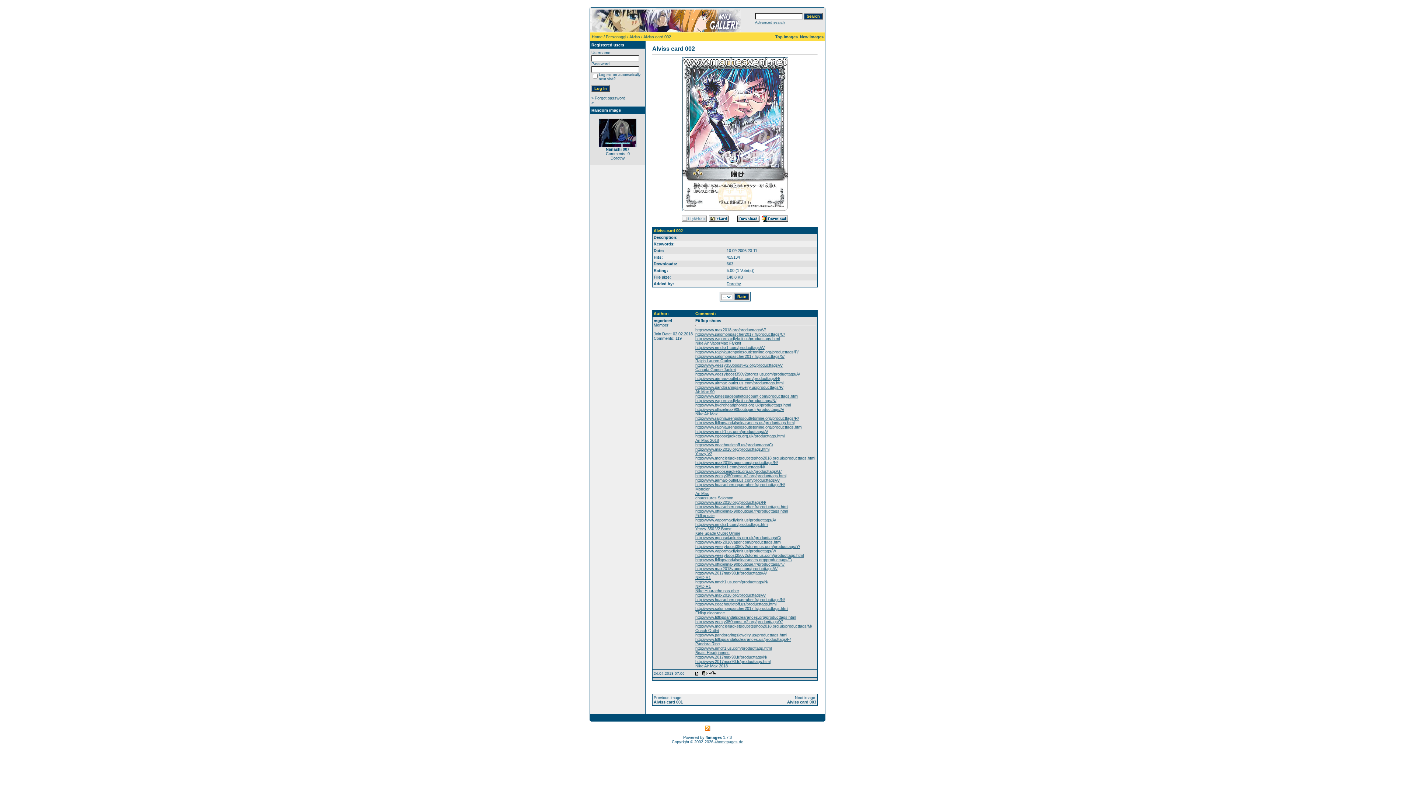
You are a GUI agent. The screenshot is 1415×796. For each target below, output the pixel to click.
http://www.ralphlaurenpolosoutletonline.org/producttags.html (748, 427)
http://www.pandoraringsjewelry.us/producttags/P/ (739, 387)
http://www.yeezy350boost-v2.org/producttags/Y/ (739, 621)
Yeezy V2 (703, 453)
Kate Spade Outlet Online (717, 533)
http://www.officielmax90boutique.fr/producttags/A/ (739, 409)
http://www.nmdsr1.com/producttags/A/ (730, 347)
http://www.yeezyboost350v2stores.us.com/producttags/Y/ (747, 546)
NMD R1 (703, 577)
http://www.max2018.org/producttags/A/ (730, 595)
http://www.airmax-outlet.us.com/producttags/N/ (737, 378)
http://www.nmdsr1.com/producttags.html (731, 524)
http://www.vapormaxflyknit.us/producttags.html (737, 338)
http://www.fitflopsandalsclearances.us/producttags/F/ (743, 639)
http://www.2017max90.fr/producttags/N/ (731, 657)
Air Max (702, 493)
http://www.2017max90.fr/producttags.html (733, 661)
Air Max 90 (705, 392)
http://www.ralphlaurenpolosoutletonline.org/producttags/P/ (747, 352)
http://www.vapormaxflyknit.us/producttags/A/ (735, 520)
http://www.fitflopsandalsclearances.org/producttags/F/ (743, 560)
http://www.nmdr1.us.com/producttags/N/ (731, 582)
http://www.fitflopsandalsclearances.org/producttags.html (745, 617)
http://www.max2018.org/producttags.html (732, 449)
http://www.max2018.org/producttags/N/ (730, 502)
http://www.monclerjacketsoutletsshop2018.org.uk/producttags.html (755, 458)
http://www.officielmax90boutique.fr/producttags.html (741, 511)
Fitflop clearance (710, 613)
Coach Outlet (707, 630)
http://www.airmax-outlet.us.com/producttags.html (739, 383)
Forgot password (610, 98)
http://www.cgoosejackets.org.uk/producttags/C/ (738, 537)
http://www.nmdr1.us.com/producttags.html (733, 648)
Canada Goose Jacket (715, 369)
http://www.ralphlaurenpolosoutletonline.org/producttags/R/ (747, 418)
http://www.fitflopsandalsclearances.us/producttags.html (744, 422)
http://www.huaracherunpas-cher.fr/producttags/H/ (740, 484)
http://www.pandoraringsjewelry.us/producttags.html (741, 635)
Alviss (634, 37)
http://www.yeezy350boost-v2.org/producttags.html (740, 476)
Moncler (702, 489)
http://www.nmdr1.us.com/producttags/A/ (731, 431)
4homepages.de (729, 742)
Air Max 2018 (707, 440)
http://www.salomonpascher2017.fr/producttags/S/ (740, 356)
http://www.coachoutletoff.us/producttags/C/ (734, 445)
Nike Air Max (706, 414)
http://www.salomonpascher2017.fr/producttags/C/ (740, 334)
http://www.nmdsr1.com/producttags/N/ (730, 467)
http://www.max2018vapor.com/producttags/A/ (736, 568)
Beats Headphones (712, 652)
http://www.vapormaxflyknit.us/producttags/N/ (735, 400)
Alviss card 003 (801, 702)
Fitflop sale (705, 515)
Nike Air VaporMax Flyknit (718, 343)
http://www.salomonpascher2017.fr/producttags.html (741, 608)
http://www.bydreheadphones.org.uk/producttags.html (743, 405)
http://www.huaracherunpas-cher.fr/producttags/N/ (740, 599)
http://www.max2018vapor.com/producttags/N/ (736, 462)
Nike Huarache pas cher (717, 591)
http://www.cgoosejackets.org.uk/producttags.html (740, 436)
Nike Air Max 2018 (711, 666)
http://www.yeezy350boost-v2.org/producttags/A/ (739, 365)
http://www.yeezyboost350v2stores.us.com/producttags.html (749, 555)
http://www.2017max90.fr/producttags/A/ (731, 573)
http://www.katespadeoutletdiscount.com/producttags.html (746, 396)
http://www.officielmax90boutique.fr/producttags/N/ (740, 564)
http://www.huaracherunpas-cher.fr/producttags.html (741, 507)
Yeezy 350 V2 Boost (713, 529)
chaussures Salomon (714, 498)
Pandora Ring (707, 644)
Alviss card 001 (668, 702)
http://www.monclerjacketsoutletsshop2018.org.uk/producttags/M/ (753, 626)
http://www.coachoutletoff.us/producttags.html (735, 604)
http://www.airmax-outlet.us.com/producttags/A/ (737, 480)
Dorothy (734, 284)
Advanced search (770, 22)
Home (597, 37)
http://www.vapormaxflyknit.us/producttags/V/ (735, 551)
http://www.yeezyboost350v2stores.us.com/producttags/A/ (747, 374)
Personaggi (616, 37)
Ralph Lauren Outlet (713, 361)
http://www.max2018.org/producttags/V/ (730, 330)
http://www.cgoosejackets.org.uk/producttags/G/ (738, 471)
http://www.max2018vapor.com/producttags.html (738, 542)
